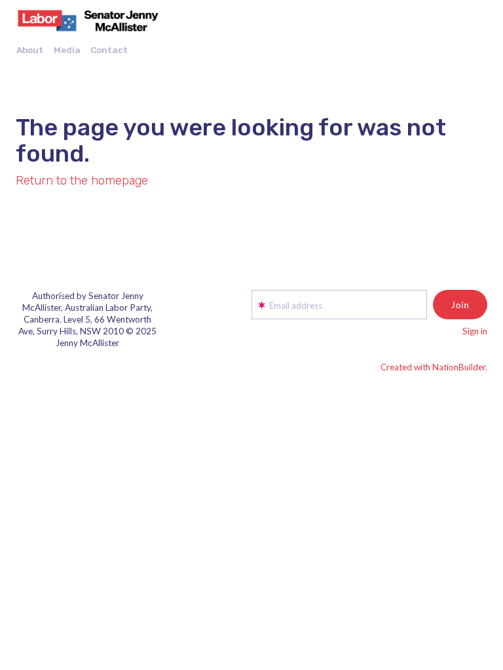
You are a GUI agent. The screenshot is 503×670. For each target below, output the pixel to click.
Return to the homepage (82, 180)
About (29, 49)
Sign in (474, 331)
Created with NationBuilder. (434, 367)
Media (67, 49)
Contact (109, 49)
